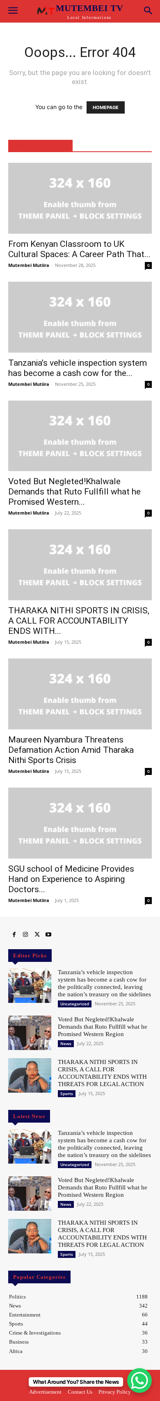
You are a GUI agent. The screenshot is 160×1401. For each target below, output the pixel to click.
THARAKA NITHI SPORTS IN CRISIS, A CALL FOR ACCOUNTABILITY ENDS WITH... (78, 621)
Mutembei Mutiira (28, 265)
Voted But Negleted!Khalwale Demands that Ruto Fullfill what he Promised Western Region (102, 1026)
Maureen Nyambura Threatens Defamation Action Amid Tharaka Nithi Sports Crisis (71, 750)
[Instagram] (25, 935)
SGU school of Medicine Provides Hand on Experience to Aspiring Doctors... (71, 879)
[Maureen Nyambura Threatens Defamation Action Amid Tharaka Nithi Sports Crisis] (80, 693)
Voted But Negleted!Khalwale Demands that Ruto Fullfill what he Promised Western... (74, 491)
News (65, 1043)
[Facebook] (14, 935)
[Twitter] (37, 935)
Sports (66, 1093)
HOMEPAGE (106, 107)
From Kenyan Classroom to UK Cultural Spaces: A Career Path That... (79, 249)
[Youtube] (48, 935)
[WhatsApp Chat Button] (139, 1380)
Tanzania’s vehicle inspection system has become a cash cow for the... (77, 368)
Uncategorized (74, 1004)
